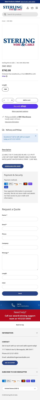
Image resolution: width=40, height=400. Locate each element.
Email (4, 224)
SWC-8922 (9, 21)
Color (4, 283)
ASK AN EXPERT (10, 363)
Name (4, 215)
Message (5, 253)
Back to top (20, 325)
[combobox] (20, 14)
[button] (32, 8)
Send (20, 293)
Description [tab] (6, 150)
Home (3, 21)
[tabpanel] (20, 161)
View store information (12, 122)
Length (4, 273)
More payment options (20, 111)
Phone (4, 234)
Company (5, 243)
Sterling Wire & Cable (8, 63)
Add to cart (26, 100)
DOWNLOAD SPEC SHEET (13, 166)
